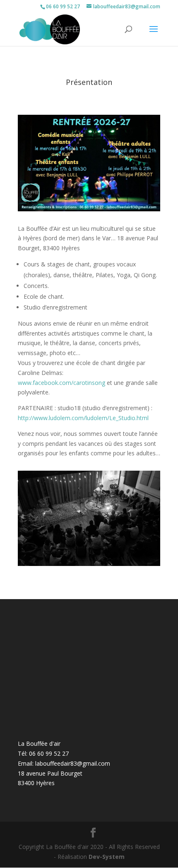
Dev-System (107, 857)
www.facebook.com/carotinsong (61, 383)
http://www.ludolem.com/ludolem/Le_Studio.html (83, 418)
